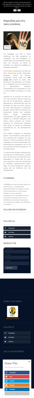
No (19, 10)
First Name (7, 255)
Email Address (9, 249)
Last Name (7, 260)
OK (15, 10)
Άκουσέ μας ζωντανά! (12, 318)
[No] (32, 7)
